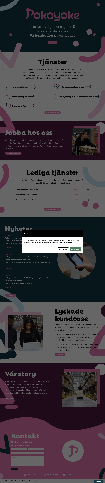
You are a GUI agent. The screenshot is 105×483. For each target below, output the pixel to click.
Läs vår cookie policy (66, 242)
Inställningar (63, 249)
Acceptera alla (75, 249)
